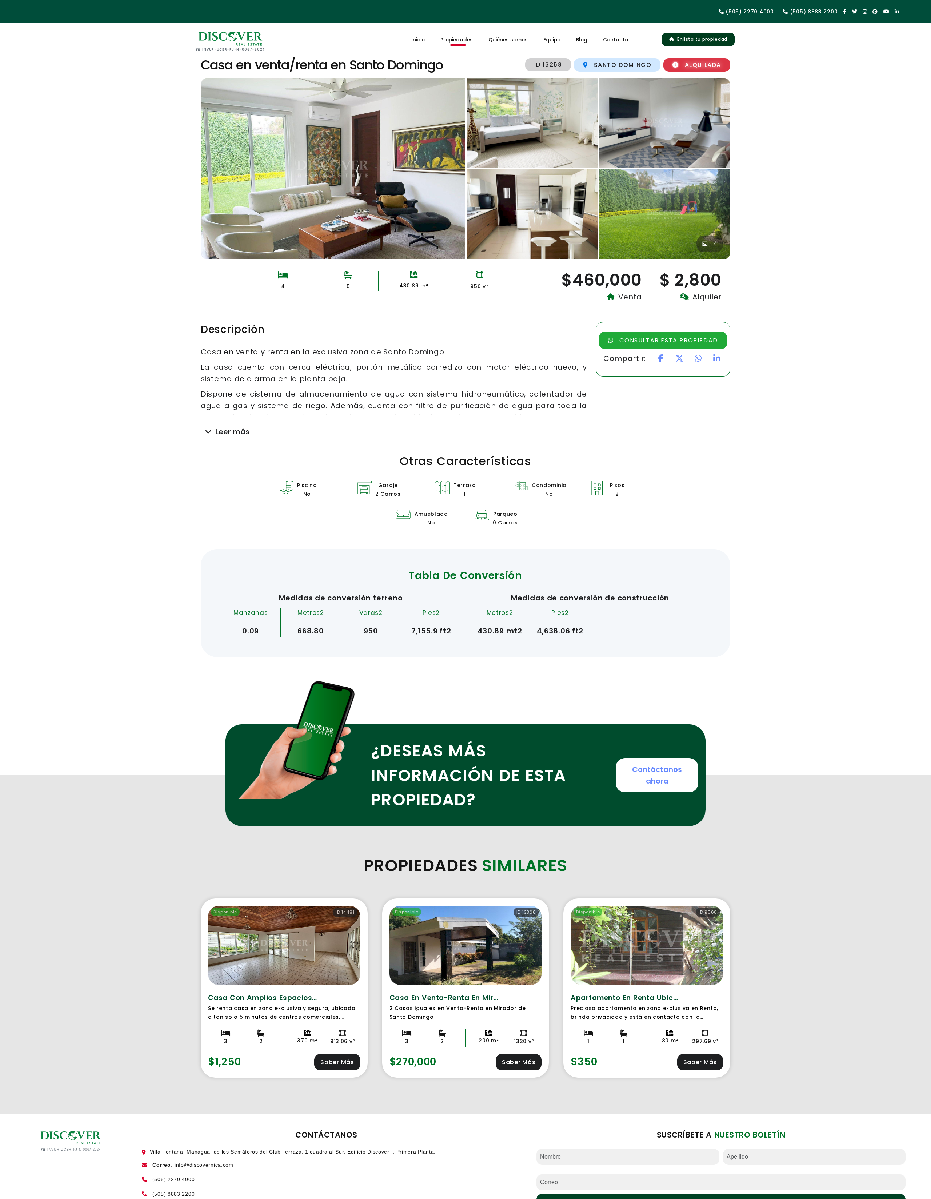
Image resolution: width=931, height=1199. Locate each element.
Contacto (615, 40)
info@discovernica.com (204, 1165)
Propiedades (456, 40)
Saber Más (337, 1062)
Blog (581, 40)
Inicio (418, 40)
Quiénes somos (508, 40)
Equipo (551, 40)
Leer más (232, 432)
